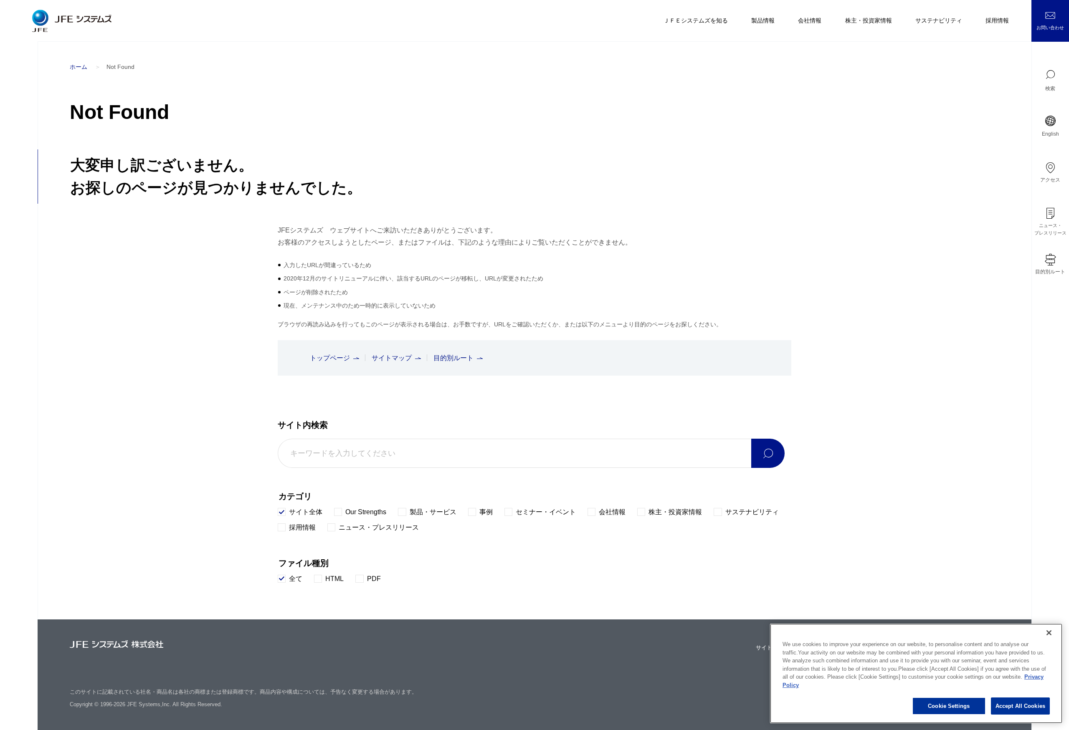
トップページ (330, 357)
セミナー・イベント (546, 511)
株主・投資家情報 (868, 20)
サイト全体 (305, 511)
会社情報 (809, 20)
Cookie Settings (949, 706)
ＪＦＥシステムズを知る (696, 20)
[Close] (1049, 633)
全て (295, 578)
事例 (486, 511)
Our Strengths (365, 511)
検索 (1050, 88)
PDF (374, 578)
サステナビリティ (938, 20)
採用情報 (997, 20)
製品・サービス (433, 511)
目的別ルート (1050, 272)
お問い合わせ (1050, 27)
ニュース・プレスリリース (1050, 229)
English (1050, 134)
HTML (334, 578)
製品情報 (763, 20)
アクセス (1050, 180)
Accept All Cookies (1020, 706)
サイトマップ (392, 357)
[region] (916, 673)
